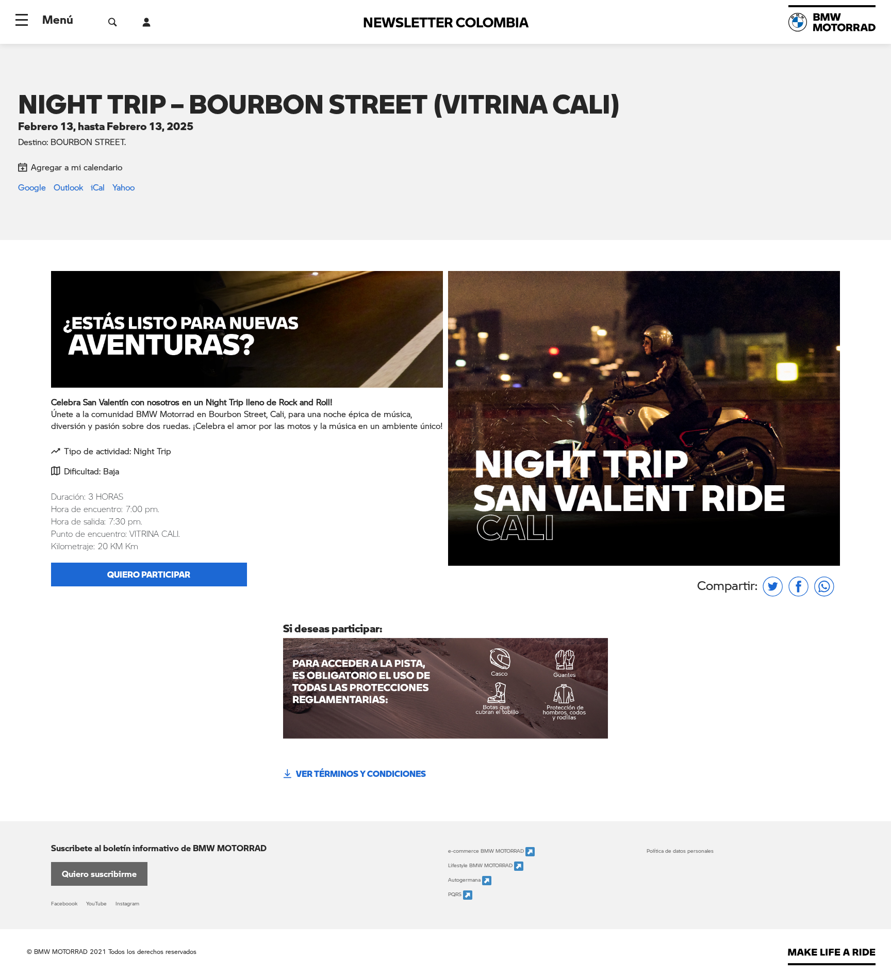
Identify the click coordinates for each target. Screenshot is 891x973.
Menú (57, 19)
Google (32, 187)
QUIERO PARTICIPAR (148, 574)
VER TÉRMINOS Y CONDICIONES (361, 773)
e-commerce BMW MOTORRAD (486, 851)
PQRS (455, 894)
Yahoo (123, 187)
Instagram (127, 903)
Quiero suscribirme (99, 874)
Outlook (68, 187)
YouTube (96, 903)
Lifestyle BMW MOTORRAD (481, 865)
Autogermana (465, 880)
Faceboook (64, 903)
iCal (98, 187)
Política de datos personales (680, 850)
